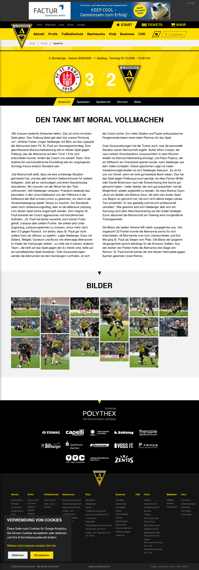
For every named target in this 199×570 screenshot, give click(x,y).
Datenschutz (50, 499)
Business (127, 33)
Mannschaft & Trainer (33, 501)
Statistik (31, 513)
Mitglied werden (170, 501)
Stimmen (122, 102)
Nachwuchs (96, 33)
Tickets (147, 514)
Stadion (147, 499)
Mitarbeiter (90, 499)
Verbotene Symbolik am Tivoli (153, 550)
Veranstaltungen (151, 518)
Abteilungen (91, 503)
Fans (61, 24)
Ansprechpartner (124, 527)
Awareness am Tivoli (95, 528)
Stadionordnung (151, 528)
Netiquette (90, 521)
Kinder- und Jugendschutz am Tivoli (98, 534)
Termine (15, 503)
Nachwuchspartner (71, 507)
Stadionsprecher (151, 507)
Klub (112, 33)
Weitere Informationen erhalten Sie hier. (32, 545)
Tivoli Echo (16, 507)
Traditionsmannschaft (96, 510)
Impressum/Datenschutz (97, 514)
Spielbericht (103, 102)
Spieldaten (83, 102)
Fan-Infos (185, 499)
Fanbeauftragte (188, 503)
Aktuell (38, 33)
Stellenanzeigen (123, 531)
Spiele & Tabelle (31, 508)
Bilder (137, 102)
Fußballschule (72, 33)
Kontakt (81, 24)
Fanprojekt (186, 514)
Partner (119, 517)
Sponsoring (121, 503)
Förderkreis (91, 518)
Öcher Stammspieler (122, 512)
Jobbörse (120, 535)
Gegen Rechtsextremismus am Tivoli (153, 542)
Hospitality (120, 507)
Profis (53, 33)
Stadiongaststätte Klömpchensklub (152, 534)
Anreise (147, 510)
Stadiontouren (150, 503)
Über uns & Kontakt (49, 505)
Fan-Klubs (186, 510)
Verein (88, 507)
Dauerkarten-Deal (17, 512)
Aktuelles (120, 499)
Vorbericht (64, 102)
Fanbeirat (185, 507)
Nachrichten (17, 499)
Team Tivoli (149, 521)
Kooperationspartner (72, 503)
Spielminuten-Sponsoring (122, 523)
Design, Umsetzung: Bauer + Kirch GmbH (169, 566)
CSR (141, 33)
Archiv (70, 24)
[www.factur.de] (99, 10)
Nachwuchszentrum (71, 499)
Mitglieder (50, 24)
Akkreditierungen (152, 525)
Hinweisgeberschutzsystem (99, 525)
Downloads (172, 506)
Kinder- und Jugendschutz (69, 512)
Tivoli (39, 24)
